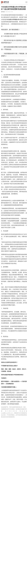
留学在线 (3, 11)
